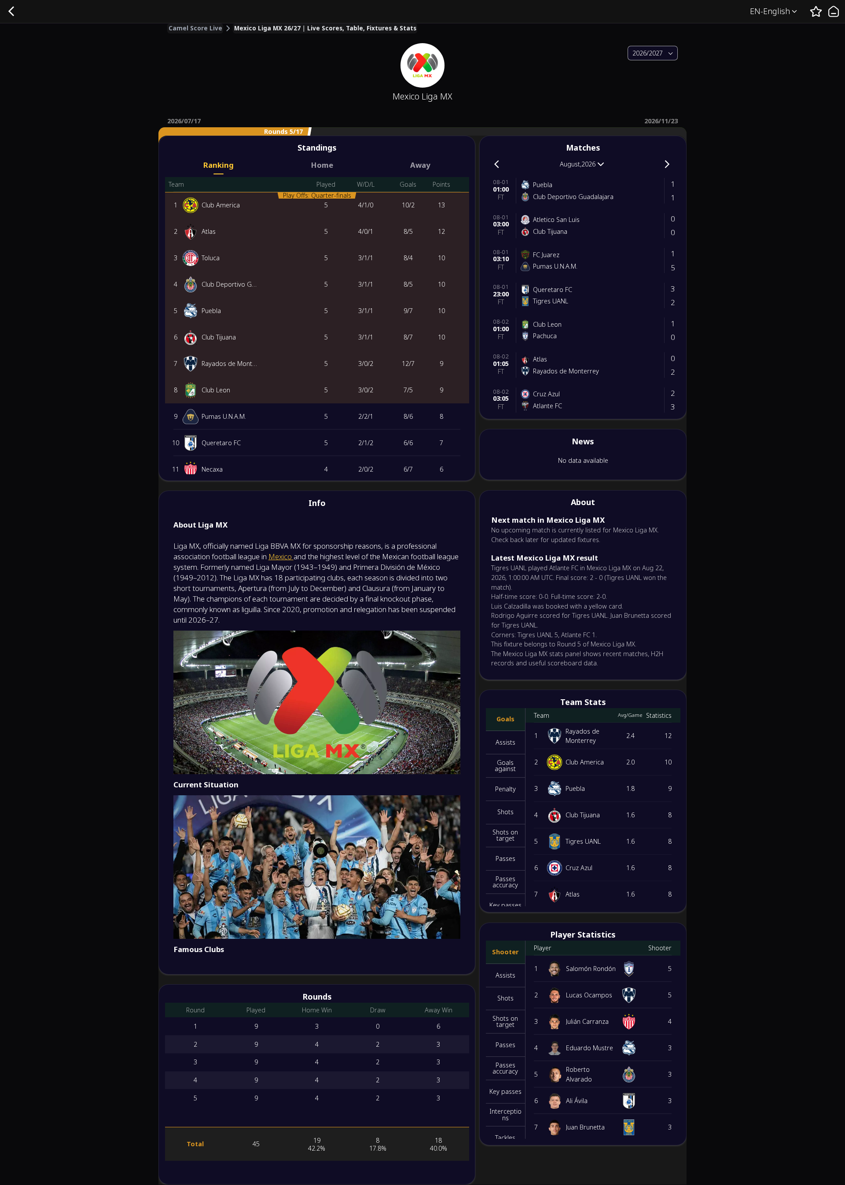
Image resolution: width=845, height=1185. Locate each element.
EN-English (770, 11)
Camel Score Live (195, 29)
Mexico (281, 556)
